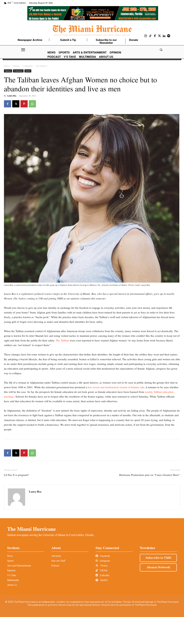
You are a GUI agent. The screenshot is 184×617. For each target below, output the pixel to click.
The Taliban (62, 340)
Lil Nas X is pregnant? (16, 475)
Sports (10, 560)
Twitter (104, 565)
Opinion (16, 65)
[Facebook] (155, 36)
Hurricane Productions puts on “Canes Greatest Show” (149, 475)
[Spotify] (168, 36)
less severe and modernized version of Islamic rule (116, 387)
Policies (55, 565)
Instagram (104, 560)
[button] (160, 49)
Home (6, 65)
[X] (15, 103)
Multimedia (13, 580)
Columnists (28, 65)
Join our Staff (58, 560)
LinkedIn (104, 575)
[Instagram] (145, 36)
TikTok (103, 570)
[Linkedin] (164, 36)
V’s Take (11, 575)
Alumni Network (158, 567)
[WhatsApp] (32, 103)
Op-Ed (28, 71)
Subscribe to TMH (158, 557)
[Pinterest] (24, 103)
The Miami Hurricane (31, 529)
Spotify (104, 580)
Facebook (105, 555)
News (10, 555)
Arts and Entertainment (19, 565)
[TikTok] (150, 36)
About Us (12, 585)
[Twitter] (159, 36)
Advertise (56, 555)
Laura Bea (11, 95)
